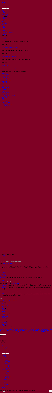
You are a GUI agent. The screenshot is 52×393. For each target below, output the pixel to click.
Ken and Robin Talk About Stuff (41, 330)
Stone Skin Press (4, 322)
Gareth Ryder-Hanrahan (11, 330)
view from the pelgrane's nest (37, 333)
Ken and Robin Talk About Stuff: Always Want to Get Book (8, 300)
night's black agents (20, 331)
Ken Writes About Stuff (8, 376)
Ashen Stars (3, 303)
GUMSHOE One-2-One (5, 311)
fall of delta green (49, 329)
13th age (14, 296)
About (2, 345)
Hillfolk (3, 312)
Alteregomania (7, 366)
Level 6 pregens (2, 280)
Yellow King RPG (48, 333)
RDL (29, 331)
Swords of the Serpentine (8, 362)
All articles (4, 355)
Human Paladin (4, 275)
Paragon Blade (4, 318)
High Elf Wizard (4, 274)
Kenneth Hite (2, 331)
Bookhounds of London (22, 329)
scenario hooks (48, 331)
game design (4, 330)
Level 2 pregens (2, 277)
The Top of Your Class (4, 38)
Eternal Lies (46, 329)
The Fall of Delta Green (8, 359)
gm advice (17, 330)
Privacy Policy (4, 348)
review (31, 331)
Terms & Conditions (4, 346)
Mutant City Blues (4, 314)
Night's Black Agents (5, 316)
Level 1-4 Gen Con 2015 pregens (5, 266)
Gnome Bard (3, 271)
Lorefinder (6, 370)
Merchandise (7, 381)
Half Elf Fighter (4, 272)
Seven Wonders (7, 377)
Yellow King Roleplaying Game (6, 326)
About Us (3, 255)
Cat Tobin (11, 263)
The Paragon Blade (8, 368)
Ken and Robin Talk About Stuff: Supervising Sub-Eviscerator (9, 56)
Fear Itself (3, 308)
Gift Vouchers (7, 380)
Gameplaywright (4, 309)
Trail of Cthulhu (28, 333)
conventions (26, 329)
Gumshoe (3, 310)
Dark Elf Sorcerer (4, 270)
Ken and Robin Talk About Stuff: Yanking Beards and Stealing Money (10, 47)
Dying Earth (3, 306)
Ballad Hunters (4, 304)
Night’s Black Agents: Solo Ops (9, 367)
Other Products (5, 379)
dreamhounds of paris (35, 329)
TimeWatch (3, 325)
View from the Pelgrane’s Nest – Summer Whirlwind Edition (9, 68)
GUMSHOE (21, 330)
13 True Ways (1, 329)
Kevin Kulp (6, 331)
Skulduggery (3, 321)
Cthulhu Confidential (5, 305)
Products (3, 319)
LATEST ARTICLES (4, 34)
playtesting (26, 331)
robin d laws (43, 331)
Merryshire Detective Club (5, 313)
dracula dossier (30, 329)
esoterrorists (43, 329)
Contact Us (3, 256)
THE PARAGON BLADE (6, 251)
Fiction (4, 382)
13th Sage (9, 329)
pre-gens (17, 296)
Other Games (5, 372)
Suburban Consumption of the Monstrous (11, 378)
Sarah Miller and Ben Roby (15, 283)
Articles (3, 10)
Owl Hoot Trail (4, 317)
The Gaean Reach (4, 324)
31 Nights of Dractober (12, 329)
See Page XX (4, 257)
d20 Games (5, 369)
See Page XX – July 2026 (5, 65)
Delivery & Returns (4, 347)
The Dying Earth (7, 373)
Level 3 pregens (2, 278)
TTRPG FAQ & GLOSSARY (6, 388)
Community (3, 254)
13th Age (1, 259)
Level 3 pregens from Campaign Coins (6, 293)
